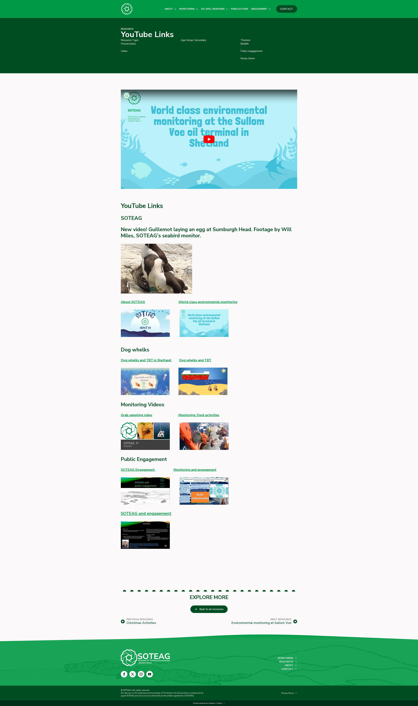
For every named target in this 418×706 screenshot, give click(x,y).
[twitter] (132, 674)
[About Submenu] (174, 9)
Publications (239, 8)
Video (124, 51)
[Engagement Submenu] (268, 9)
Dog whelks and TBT (195, 360)
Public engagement (252, 51)
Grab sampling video (136, 415)
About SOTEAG (133, 302)
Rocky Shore (248, 58)
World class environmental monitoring (207, 302)
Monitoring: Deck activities (198, 415)
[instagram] (141, 674)
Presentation (128, 44)
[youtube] (149, 674)
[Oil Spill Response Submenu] (226, 9)
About (169, 8)
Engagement (259, 8)
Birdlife (245, 44)
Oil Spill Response (213, 8)
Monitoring (187, 8)
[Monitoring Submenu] (196, 9)
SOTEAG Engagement (138, 470)
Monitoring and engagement (194, 470)
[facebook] (124, 674)
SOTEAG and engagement (146, 513)
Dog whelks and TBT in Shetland (146, 360)
